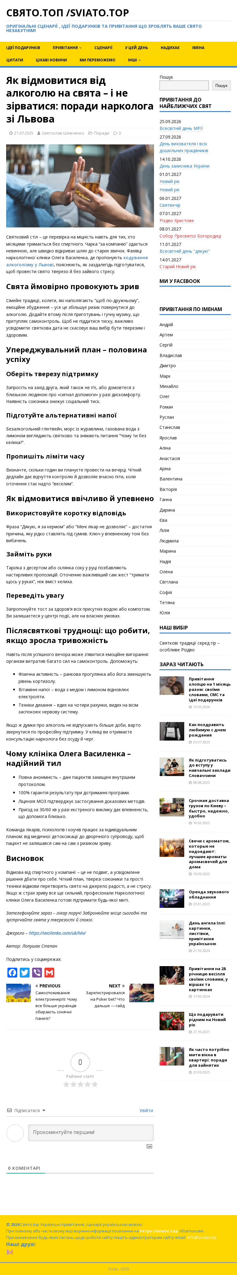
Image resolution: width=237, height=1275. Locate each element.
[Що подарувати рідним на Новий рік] (172, 1027)
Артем (166, 335)
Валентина (171, 479)
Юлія (165, 613)
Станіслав (170, 427)
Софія (166, 592)
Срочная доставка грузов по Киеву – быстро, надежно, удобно (209, 808)
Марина (168, 551)
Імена (198, 47)
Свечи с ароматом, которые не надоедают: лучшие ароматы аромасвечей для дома (209, 854)
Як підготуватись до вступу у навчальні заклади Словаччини (210, 768)
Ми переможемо (97, 60)
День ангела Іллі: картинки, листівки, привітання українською (207, 933)
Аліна (165, 448)
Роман (166, 407)
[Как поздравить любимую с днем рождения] (172, 737)
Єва (163, 520)
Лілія (164, 530)
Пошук (166, 77)
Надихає (170, 47)
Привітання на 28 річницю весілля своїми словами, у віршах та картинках (208, 979)
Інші (132, 60)
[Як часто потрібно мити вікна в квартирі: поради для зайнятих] (172, 1062)
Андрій (166, 324)
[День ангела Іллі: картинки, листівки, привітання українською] (172, 935)
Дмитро (168, 365)
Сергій (166, 345)
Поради (101, 133)
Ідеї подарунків (23, 47)
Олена (166, 572)
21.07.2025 (23, 133)
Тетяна (167, 602)
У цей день (136, 47)
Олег (165, 396)
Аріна (165, 468)
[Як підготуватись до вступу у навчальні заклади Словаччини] (172, 772)
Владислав (171, 355)
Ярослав (168, 438)
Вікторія (168, 489)
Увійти (145, 1110)
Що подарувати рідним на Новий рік (207, 1019)
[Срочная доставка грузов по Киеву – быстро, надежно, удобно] (172, 813)
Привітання (65, 47)
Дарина (167, 510)
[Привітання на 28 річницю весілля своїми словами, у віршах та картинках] (172, 981)
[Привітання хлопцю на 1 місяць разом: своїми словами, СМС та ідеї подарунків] (172, 691)
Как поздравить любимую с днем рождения (207, 730)
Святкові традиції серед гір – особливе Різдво (190, 646)
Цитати (14, 60)
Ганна (166, 499)
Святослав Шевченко (63, 133)
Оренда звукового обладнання (209, 894)
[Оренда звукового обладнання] (172, 904)
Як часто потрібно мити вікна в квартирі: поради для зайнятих (209, 1057)
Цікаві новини (51, 60)
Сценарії (103, 47)
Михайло (169, 386)
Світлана (169, 582)
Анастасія (170, 458)
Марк (165, 376)
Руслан (167, 417)
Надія (165, 561)
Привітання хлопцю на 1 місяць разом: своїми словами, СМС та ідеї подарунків (210, 689)
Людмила (169, 541)
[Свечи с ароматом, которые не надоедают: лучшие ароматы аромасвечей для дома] (172, 853)
